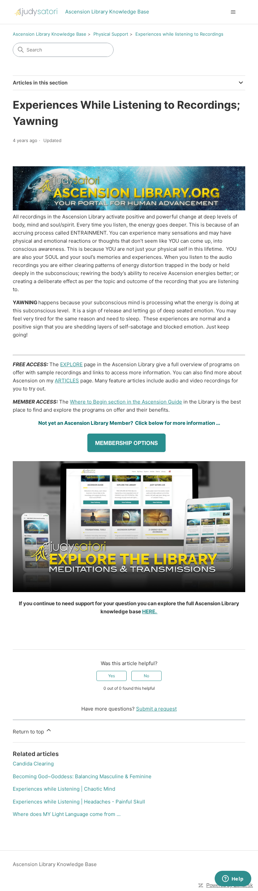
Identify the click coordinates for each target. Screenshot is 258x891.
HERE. (150, 611)
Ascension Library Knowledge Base (49, 34)
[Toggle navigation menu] (233, 12)
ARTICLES (67, 380)
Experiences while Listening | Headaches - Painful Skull (79, 801)
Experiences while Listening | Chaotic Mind (64, 789)
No (146, 675)
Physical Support (110, 34)
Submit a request (156, 709)
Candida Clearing (33, 763)
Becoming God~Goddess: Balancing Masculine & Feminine (82, 776)
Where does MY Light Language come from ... (67, 814)
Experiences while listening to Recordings (179, 34)
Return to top (29, 731)
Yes (111, 675)
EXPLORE (71, 364)
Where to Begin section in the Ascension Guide (126, 402)
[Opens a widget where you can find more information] (232, 879)
